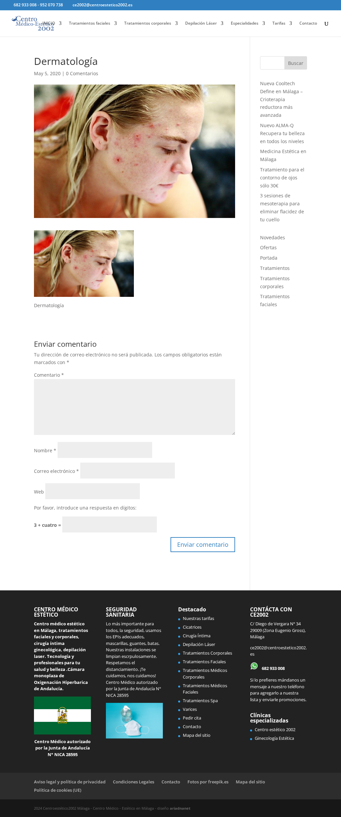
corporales (66, 637)
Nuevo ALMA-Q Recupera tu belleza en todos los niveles (282, 133)
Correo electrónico (56, 471)
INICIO (48, 23)
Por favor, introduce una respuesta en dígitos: (85, 508)
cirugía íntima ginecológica (49, 646)
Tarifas (278, 23)
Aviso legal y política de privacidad (70, 782)
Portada (268, 258)
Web (39, 492)
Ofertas (268, 247)
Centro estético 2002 (275, 729)
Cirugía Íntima (196, 636)
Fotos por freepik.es (207, 782)
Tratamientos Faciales (204, 662)
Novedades (272, 237)
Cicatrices (192, 627)
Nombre (45, 450)
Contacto (308, 23)
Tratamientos (275, 268)
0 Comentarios (82, 73)
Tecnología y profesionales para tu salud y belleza (57, 662)
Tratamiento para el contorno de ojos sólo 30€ (282, 177)
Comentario (49, 375)
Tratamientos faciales (89, 23)
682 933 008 (273, 668)
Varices (190, 709)
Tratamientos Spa (200, 701)
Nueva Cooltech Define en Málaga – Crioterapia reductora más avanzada (281, 99)
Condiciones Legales (133, 782)
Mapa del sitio (196, 735)
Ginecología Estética (274, 738)
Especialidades (244, 23)
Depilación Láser (201, 23)
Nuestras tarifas (198, 618)
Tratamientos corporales (147, 23)
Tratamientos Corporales (207, 653)
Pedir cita (192, 718)
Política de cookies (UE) (57, 790)
